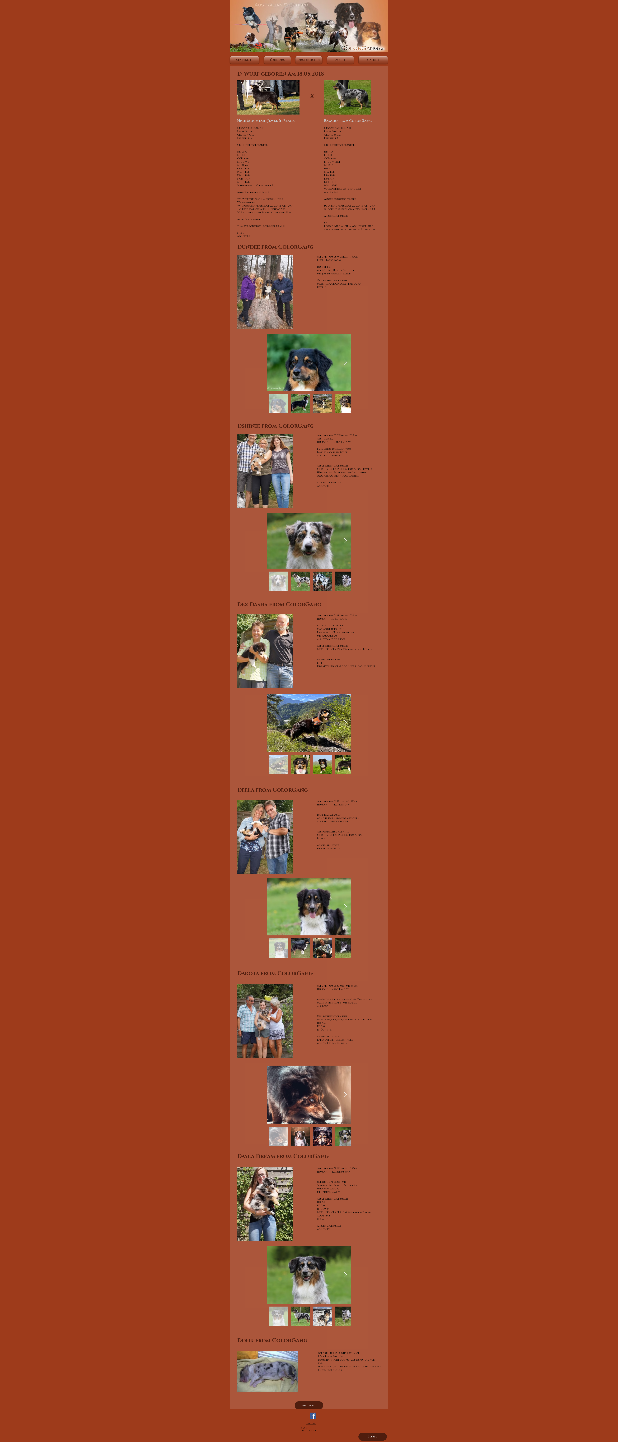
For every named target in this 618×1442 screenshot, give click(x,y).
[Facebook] (313, 1416)
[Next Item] (345, 362)
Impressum (311, 1423)
